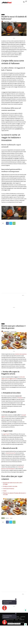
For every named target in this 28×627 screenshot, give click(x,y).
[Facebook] (7, 223)
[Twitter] (10, 223)
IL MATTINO (22, 616)
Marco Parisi (7, 21)
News (3, 14)
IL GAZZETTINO (18, 618)
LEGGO (16, 619)
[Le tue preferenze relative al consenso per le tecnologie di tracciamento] (25, 624)
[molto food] (6, 2)
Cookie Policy (17, 623)
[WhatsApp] (14, 223)
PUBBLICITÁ (21, 619)
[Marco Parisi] (2, 21)
